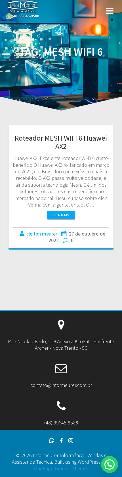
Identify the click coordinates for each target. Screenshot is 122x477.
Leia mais (61, 215)
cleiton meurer (41, 233)
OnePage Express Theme (60, 468)
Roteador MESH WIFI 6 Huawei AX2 (61, 142)
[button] (109, 464)
